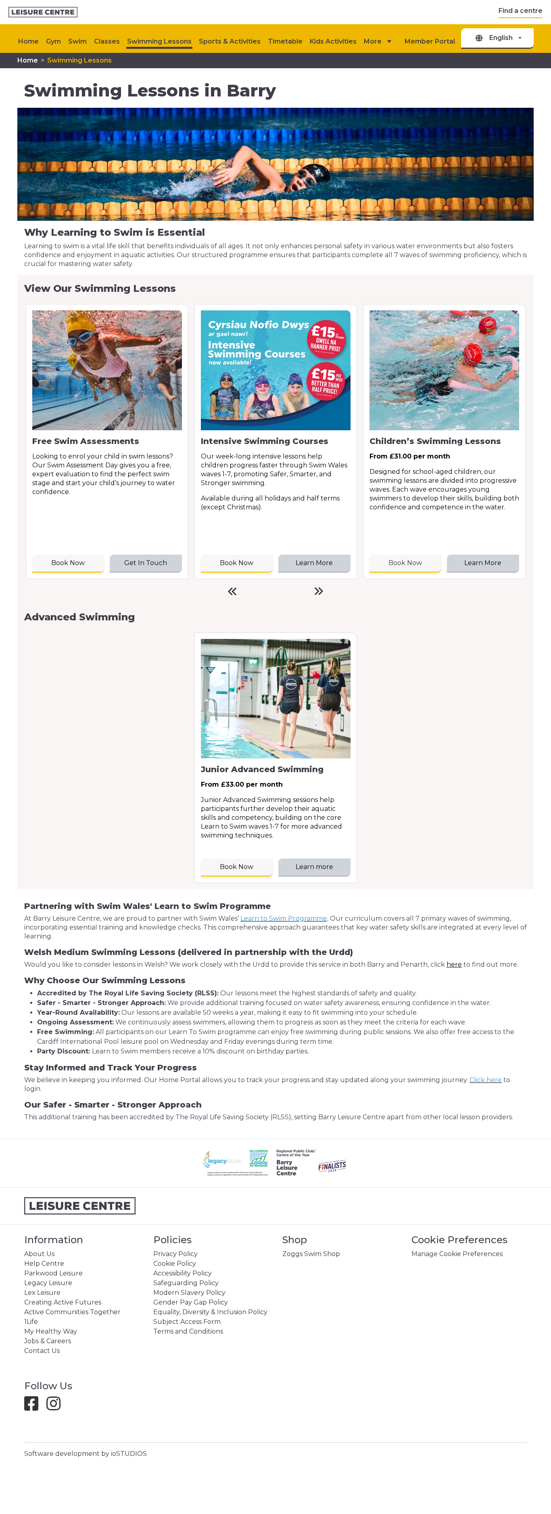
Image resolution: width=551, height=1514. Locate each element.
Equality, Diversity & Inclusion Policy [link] (210, 1312)
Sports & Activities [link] (230, 41)
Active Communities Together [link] (72, 1312)
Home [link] (27, 60)
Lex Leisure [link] (42, 1292)
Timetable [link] (285, 41)
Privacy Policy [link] (175, 1254)
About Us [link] (39, 1254)
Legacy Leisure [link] (48, 1283)
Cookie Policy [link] (174, 1263)
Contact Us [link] (42, 1351)
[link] (42, 12)
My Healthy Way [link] (50, 1331)
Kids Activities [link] (333, 41)
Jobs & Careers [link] (47, 1341)
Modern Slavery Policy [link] (189, 1292)
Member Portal (430, 41)
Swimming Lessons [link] (159, 41)
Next (319, 591)
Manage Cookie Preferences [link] (457, 1254)
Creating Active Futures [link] (62, 1302)
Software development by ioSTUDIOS (85, 1453)
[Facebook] (34, 1407)
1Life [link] (31, 1322)
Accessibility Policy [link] (182, 1273)
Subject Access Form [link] (187, 1322)
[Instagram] (56, 1407)
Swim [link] (77, 41)
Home (28, 41)
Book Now (405, 563)
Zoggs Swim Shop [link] (311, 1254)
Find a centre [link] (521, 11)
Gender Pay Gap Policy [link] (190, 1302)
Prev (232, 591)
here (454, 964)
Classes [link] (107, 41)
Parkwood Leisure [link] (53, 1273)
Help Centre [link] (44, 1263)
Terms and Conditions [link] (188, 1331)
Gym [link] (53, 41)
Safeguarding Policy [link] (186, 1283)
